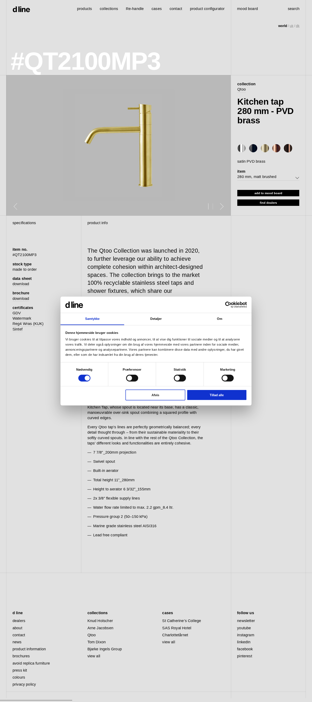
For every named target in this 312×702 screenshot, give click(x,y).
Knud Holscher (100, 621)
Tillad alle (217, 395)
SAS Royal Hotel (176, 628)
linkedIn (243, 642)
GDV (17, 313)
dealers (19, 621)
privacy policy (24, 684)
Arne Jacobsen (100, 628)
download (21, 284)
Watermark (22, 318)
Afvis (155, 395)
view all (93, 656)
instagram (245, 635)
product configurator (207, 9)
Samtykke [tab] (92, 318)
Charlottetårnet (175, 635)
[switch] (132, 377)
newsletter (246, 621)
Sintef (17, 329)
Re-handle (135, 9)
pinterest (244, 656)
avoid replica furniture (31, 663)
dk (297, 26)
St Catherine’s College (181, 621)
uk (291, 26)
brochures (21, 656)
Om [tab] (219, 318)
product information (29, 649)
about (17, 628)
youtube (244, 628)
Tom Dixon (96, 642)
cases (157, 9)
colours (19, 677)
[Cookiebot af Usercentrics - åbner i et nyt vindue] (228, 305)
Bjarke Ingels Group (104, 649)
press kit (20, 670)
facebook (245, 649)
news (17, 642)
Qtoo (241, 89)
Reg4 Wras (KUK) (28, 324)
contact (19, 635)
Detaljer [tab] (156, 318)
